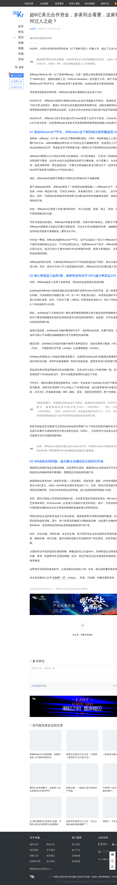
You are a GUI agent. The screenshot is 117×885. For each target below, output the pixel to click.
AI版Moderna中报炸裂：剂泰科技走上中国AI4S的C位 (45, 756)
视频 (21, 48)
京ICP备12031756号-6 (101, 881)
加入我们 (50, 861)
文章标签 (76, 855)
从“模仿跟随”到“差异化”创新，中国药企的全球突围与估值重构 (46, 823)
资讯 (21, 37)
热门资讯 (76, 844)
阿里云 (57, 876)
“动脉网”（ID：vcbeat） (64, 577)
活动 (21, 59)
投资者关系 (35, 861)
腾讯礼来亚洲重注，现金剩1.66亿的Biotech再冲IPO (45, 789)
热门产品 (76, 849)
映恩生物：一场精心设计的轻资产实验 (81, 789)
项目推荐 (34, 849)
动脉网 (33, 28)
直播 (21, 42)
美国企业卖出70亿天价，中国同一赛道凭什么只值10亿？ (81, 756)
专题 (21, 53)
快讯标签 (76, 861)
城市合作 (34, 844)
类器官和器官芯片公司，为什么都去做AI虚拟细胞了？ (81, 823)
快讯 (21, 31)
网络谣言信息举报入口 (40, 868)
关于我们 (50, 849)
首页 (21, 26)
